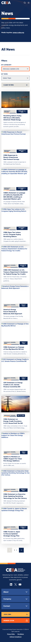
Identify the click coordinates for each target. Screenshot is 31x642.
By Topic (4, 74)
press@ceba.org (18, 32)
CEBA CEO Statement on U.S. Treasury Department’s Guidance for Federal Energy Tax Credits (15, 272)
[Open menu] (28, 2)
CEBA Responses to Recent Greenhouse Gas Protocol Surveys (11, 157)
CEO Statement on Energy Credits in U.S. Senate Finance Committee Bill (13, 385)
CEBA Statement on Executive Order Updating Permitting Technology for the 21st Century (15, 496)
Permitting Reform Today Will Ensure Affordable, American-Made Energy (12, 118)
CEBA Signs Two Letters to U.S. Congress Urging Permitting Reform (12, 234)
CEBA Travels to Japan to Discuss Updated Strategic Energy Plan (11, 534)
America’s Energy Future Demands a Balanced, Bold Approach (12, 312)
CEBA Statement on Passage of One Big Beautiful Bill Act (13, 348)
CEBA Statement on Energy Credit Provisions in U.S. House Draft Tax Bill (13, 421)
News (5, 266)
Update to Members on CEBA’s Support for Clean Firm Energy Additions (12, 459)
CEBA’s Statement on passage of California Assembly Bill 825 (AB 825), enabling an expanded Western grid (14, 196)
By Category (6, 64)
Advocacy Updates (7, 111)
